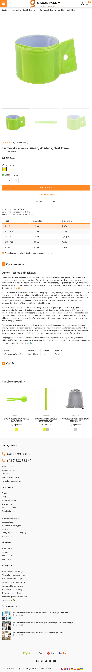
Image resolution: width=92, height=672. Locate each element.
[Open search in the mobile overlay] (10, 4)
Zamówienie (7, 556)
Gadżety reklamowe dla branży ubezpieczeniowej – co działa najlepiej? (43, 622)
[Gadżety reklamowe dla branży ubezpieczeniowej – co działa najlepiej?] (6, 626)
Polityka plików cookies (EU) (14, 533)
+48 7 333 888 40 (19, 461)
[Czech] (62, 668)
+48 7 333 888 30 (19, 454)
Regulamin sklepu (9, 511)
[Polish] (75, 668)
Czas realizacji (8, 522)
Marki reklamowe (9, 500)
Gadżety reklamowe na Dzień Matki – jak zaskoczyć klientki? (39, 632)
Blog (4, 497)
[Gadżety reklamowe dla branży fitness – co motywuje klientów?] (6, 616)
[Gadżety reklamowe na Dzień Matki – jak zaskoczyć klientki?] (6, 636)
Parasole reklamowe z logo (13, 582)
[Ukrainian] (81, 668)
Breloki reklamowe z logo (12, 571)
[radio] (4, 169)
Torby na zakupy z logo (11, 593)
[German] (72, 668)
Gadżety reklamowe (9, 10)
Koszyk (5, 552)
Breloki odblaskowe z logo (28, 10)
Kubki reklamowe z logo (12, 579)
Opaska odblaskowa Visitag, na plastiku (16, 420)
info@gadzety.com (9, 470)
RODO (5, 515)
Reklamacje (6, 559)
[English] (65, 668)
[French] (68, 668)
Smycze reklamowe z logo (12, 586)
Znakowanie (7, 504)
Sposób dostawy (9, 507)
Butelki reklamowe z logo (12, 589)
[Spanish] (78, 668)
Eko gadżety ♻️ (8, 600)
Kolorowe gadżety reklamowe (14, 597)
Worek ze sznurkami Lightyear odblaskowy (75, 420)
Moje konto (7, 548)
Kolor (11, 165)
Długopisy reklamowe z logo (14, 575)
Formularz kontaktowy (11, 481)
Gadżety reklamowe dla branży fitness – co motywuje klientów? (40, 612)
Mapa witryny (8, 536)
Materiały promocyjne (11, 525)
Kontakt (5, 529)
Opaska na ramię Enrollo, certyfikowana (46, 420)
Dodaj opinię (22, 142)
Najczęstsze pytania (10, 477)
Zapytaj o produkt (48, 201)
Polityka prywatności (11, 518)
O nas (4, 493)
